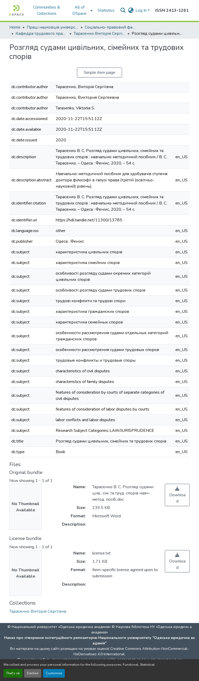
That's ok (13, 673)
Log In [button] (142, 10)
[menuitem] (81, 10)
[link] (177, 495)
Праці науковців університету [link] (53, 27)
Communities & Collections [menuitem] (46, 10)
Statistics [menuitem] (106, 10)
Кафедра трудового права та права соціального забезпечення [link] (41, 33)
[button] (16, 10)
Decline (32, 673)
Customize (54, 673)
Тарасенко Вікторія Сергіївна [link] (99, 33)
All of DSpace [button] (79, 10)
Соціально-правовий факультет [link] (111, 27)
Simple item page (99, 72)
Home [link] (14, 27)
